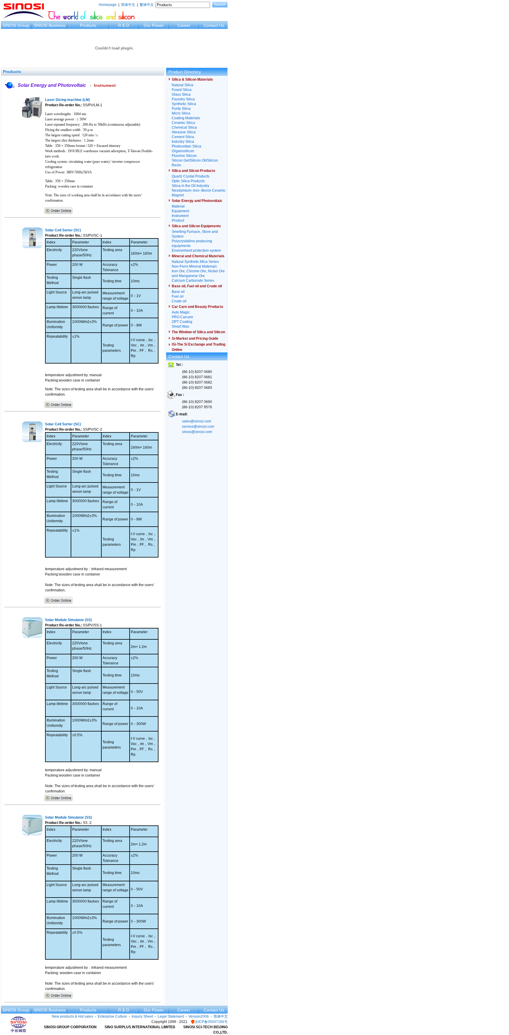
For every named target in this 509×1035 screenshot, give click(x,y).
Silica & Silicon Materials (192, 79)
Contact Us (214, 25)
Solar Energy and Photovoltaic (52, 85)
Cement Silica (183, 137)
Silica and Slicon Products (193, 171)
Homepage (108, 5)
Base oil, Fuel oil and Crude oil (197, 286)
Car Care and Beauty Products (197, 307)
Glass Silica (181, 94)
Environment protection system (196, 250)
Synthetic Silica (184, 104)
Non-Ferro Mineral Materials (194, 266)
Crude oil (179, 301)
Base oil (178, 292)
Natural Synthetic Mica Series (195, 262)
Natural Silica (182, 85)
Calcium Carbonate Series (193, 280)
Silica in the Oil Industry (190, 186)
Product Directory (184, 71)
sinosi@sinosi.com (197, 432)
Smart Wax (180, 326)
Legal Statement (171, 1016)
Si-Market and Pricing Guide (195, 338)
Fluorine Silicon (184, 156)
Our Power (154, 25)
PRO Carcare (182, 317)
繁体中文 (147, 5)
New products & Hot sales (72, 1016)
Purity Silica (181, 109)
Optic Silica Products (188, 181)
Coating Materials (186, 118)
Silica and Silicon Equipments (196, 226)
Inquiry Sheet (142, 1016)
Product (178, 220)
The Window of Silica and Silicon (198, 332)
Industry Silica (183, 142)
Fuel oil (178, 296)
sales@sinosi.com (196, 421)
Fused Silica (181, 90)
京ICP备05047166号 (211, 1022)
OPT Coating (182, 322)
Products (88, 25)
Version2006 (199, 1016)
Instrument (105, 85)
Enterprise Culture (112, 1016)
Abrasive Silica (184, 132)
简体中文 (128, 5)
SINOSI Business (49, 25)
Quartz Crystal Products (190, 176)
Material (178, 206)
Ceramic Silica (183, 123)
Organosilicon (183, 151)
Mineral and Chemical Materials (198, 256)
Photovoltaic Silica (186, 146)
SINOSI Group (15, 25)
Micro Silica (181, 113)
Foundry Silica (183, 99)
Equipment (180, 211)
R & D (123, 25)
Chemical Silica (184, 127)
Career (183, 25)
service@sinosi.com (198, 426)
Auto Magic (181, 312)
